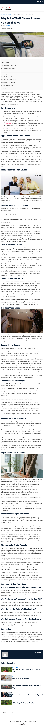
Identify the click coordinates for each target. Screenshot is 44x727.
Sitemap (34, 721)
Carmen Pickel (7, 25)
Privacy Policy (11, 721)
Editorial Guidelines (28, 721)
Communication (7, 123)
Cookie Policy (22, 721)
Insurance (3, 14)
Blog (16, 2)
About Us (2, 2)
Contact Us (12, 2)
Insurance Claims (9, 14)
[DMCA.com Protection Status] (22, 724)
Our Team (7, 2)
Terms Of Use (16, 721)
